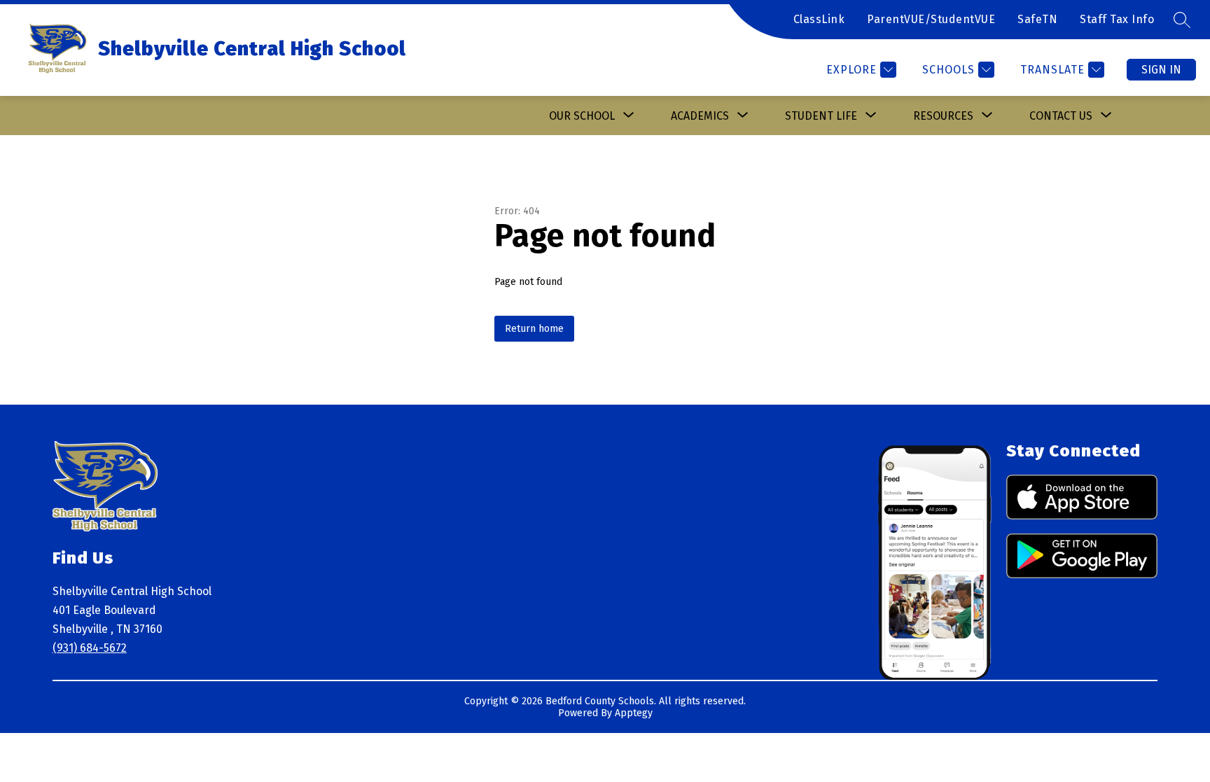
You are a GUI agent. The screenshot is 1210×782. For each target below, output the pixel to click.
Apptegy (634, 713)
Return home (534, 329)
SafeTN (1037, 19)
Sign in (1161, 69)
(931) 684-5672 (90, 648)
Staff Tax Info (1117, 19)
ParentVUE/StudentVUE (931, 19)
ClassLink (819, 19)
